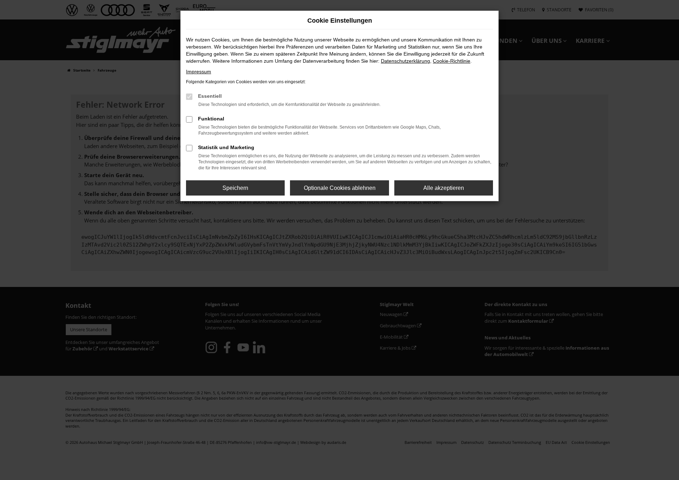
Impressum (198, 71)
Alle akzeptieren (443, 188)
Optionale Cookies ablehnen (340, 188)
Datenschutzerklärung (405, 61)
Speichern (235, 188)
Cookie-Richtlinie (451, 61)
